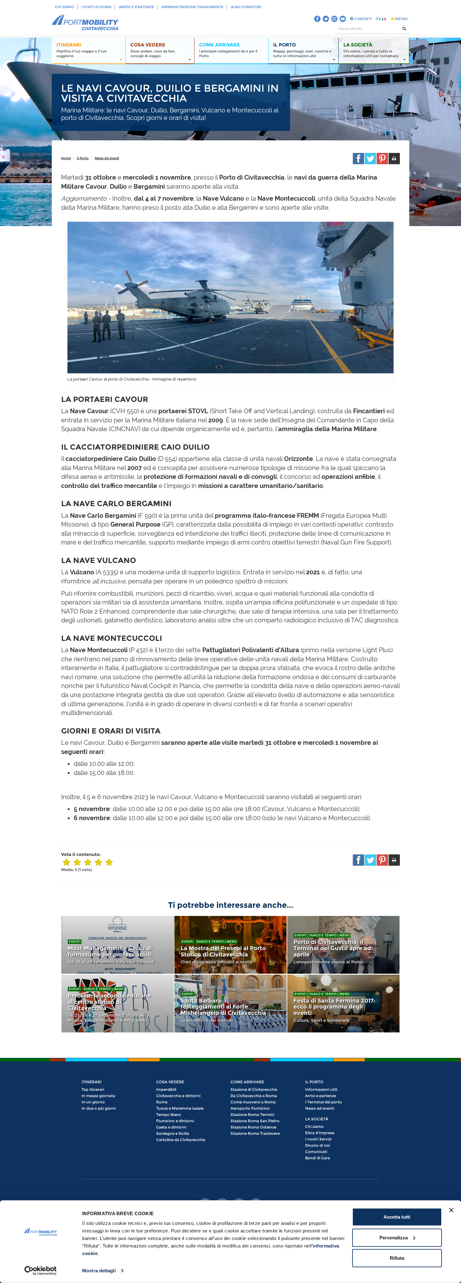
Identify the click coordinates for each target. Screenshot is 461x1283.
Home (66, 158)
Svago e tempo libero (216, 941)
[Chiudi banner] (451, 1210)
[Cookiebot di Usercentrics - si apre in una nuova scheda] (40, 1270)
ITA (379, 19)
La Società (316, 1119)
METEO (401, 19)
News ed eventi (107, 158)
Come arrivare (247, 1082)
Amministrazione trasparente (192, 7)
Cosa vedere (170, 1082)
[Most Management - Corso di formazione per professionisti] (117, 945)
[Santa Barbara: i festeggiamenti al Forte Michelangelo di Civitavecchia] (230, 1003)
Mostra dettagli (99, 1270)
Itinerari (92, 1082)
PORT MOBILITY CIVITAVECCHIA (85, 22)
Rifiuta (397, 1258)
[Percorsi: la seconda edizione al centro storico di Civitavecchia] (117, 1003)
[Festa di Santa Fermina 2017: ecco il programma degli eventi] (343, 1003)
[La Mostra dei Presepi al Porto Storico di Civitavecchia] (230, 945)
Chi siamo (64, 7)
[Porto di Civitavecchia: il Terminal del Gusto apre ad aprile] (343, 945)
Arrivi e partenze (136, 7)
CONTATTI (362, 19)
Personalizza (393, 1237)
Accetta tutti (397, 1217)
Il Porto (83, 158)
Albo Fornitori (246, 7)
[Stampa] (394, 158)
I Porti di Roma (96, 7)
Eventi (75, 941)
